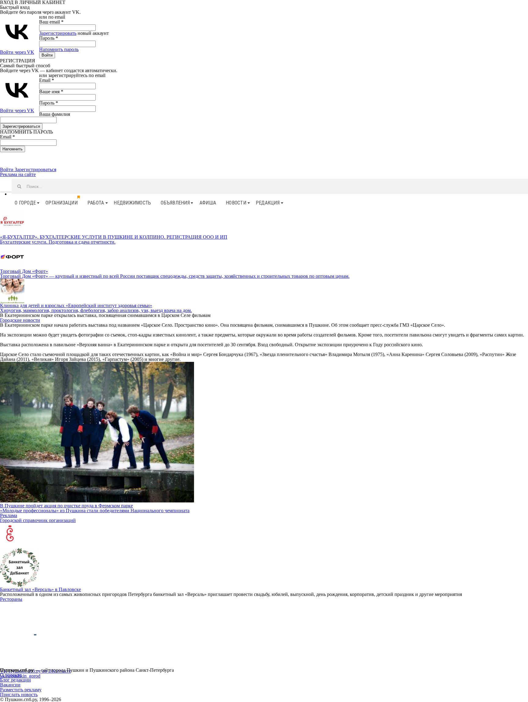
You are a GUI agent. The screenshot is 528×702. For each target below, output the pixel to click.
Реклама (8, 515)
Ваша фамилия (54, 114)
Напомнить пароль (59, 49)
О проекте (10, 675)
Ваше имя (51, 91)
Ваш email (51, 21)
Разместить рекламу (21, 689)
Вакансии (10, 684)
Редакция (268, 203)
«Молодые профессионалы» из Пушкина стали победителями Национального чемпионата (94, 510)
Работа (95, 203)
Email (46, 80)
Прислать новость (19, 694)
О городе (25, 203)
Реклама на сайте (18, 174)
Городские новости (20, 320)
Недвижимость (132, 203)
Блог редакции (15, 679)
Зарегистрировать (57, 33)
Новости (236, 203)
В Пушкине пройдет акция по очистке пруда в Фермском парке (66, 505)
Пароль (48, 38)
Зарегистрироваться (35, 169)
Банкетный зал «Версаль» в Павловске (40, 589)
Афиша (208, 203)
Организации (62, 203)
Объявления (175, 203)
